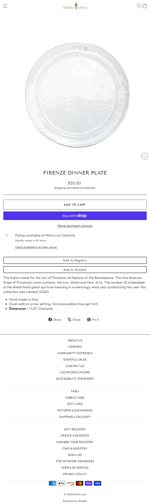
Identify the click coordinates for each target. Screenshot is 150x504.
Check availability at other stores (36, 247)
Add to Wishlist (75, 270)
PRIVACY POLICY (75, 474)
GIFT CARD (75, 404)
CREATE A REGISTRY (75, 435)
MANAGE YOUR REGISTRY (75, 442)
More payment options (75, 226)
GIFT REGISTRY (75, 429)
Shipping (59, 188)
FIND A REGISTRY (74, 448)
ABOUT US (75, 340)
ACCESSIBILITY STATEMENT (75, 378)
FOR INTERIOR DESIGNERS (75, 461)
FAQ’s (75, 391)
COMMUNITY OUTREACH (75, 353)
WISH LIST (75, 455)
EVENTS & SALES (75, 359)
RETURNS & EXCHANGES (74, 410)
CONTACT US (75, 366)
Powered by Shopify (75, 500)
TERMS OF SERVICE (75, 467)
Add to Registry (75, 260)
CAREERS (75, 346)
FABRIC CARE (75, 397)
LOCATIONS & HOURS (75, 372)
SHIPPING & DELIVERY (75, 417)
